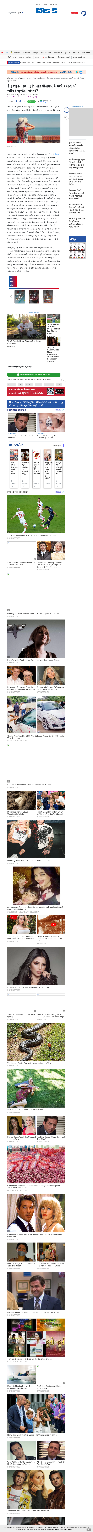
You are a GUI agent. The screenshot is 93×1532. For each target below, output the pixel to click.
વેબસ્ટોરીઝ (58, 53)
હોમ (8, 78)
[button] (56, 297)
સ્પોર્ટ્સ (35, 53)
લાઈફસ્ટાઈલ (46, 53)
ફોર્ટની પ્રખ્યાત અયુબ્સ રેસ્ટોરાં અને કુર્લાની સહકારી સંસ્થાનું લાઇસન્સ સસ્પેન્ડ (58, 62)
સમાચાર (17, 53)
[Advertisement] (46, 33)
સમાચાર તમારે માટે (25, 57)
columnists (39, 384)
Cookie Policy (67, 1529)
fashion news (11, 384)
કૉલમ (37, 57)
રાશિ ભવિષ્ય (86, 53)
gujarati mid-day (49, 384)
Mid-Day (38, 4)
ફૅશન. (57, 154)
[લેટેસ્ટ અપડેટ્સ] (11, 53)
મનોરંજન (26, 53)
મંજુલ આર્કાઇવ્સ (79, 57)
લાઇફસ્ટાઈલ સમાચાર (19, 78)
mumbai (59, 384)
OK (89, 1529)
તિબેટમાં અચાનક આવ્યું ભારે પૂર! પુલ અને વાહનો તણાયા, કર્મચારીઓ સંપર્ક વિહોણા (76, 179)
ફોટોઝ (67, 53)
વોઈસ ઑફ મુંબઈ (64, 57)
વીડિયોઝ (76, 53)
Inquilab (45, 4)
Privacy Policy (54, 1529)
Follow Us (46, 101)
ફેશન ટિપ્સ (32, 78)
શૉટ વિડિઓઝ (49, 57)
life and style (29, 384)
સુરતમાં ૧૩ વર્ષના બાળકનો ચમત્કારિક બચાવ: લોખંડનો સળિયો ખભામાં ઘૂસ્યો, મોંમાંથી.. (76, 148)
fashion (21, 384)
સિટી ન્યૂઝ (12, 57)
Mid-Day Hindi (53, 4)
